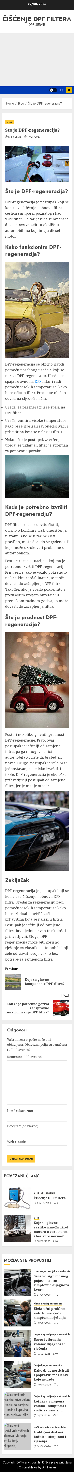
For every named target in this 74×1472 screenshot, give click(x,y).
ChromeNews (28, 1467)
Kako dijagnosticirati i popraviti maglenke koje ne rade (51, 1375)
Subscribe (69, 90)
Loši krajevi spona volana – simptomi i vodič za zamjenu (50, 1405)
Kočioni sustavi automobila (50, 1427)
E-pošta (22, 1126)
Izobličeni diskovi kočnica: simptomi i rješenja (50, 1436)
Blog (9, 122)
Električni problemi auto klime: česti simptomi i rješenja (50, 1313)
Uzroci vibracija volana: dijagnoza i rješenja (50, 1344)
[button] (61, 90)
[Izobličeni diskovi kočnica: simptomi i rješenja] (17, 1436)
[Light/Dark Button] (53, 90)
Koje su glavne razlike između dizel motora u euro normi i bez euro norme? (51, 1229)
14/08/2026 (44, 1446)
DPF (38, 381)
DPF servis (15, 137)
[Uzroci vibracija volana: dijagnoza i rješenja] (17, 1343)
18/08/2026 (44, 1323)
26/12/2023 (44, 1203)
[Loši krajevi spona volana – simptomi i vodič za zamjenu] (17, 1405)
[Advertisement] (37, 59)
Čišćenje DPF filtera (37, 19)
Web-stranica (17, 1142)
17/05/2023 (33, 137)
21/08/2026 (44, 1295)
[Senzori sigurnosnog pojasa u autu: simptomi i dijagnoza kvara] (17, 1282)
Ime (20, 1110)
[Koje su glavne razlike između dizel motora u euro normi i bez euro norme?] (17, 1228)
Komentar (24, 1057)
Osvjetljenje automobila (48, 1365)
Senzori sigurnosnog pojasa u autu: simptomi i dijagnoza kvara (51, 1283)
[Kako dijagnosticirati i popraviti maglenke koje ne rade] (17, 1374)
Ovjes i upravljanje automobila (52, 1334)
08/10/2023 (44, 1241)
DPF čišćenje (47, 1193)
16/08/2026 (44, 1384)
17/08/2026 (44, 1354)
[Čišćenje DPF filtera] (17, 1197)
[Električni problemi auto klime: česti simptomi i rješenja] (17, 1313)
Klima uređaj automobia (48, 1303)
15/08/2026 (44, 1415)
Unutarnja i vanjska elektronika (53, 1271)
